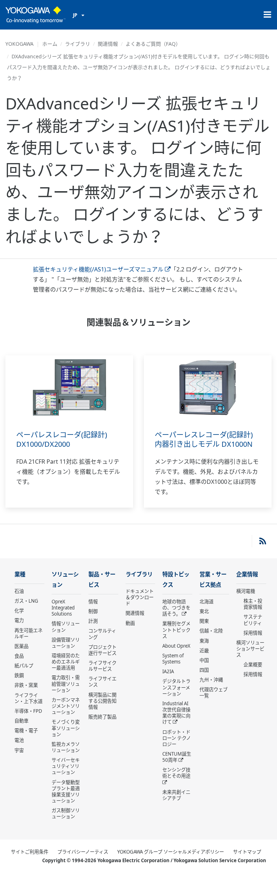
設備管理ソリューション (66, 642)
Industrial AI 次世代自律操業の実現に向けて (176, 712)
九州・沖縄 (211, 679)
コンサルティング (102, 633)
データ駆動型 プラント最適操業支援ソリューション (66, 791)
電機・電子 (26, 730)
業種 (19, 574)
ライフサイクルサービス (102, 666)
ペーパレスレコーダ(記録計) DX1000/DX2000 (61, 439)
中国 (204, 660)
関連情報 (108, 43)
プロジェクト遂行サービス (102, 650)
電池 (19, 740)
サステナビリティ (252, 619)
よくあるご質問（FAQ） (153, 43)
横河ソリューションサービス (250, 648)
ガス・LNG (26, 601)
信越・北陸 (211, 630)
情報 (93, 601)
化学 (19, 610)
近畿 (204, 650)
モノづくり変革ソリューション (66, 728)
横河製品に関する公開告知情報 (102, 701)
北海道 (206, 601)
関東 (204, 621)
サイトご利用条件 (29, 852)
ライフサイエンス (102, 681)
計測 (93, 621)
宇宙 (19, 750)
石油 (19, 591)
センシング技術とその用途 (176, 772)
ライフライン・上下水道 (28, 698)
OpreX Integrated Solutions (63, 607)
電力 (19, 620)
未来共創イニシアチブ (176, 795)
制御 (93, 611)
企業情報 (247, 574)
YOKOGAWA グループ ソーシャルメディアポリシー (170, 852)
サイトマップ (247, 852)
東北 (204, 611)
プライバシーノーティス (82, 852)
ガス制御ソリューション (66, 813)
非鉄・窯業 (26, 685)
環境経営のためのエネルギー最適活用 (66, 661)
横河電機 (245, 591)
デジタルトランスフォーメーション (176, 687)
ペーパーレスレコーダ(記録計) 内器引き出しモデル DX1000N (204, 439)
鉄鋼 (19, 675)
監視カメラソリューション (66, 747)
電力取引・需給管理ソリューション (66, 683)
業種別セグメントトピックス (176, 629)
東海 (204, 641)
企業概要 (252, 664)
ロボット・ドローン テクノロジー (176, 738)
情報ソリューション (66, 626)
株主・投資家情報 (252, 604)
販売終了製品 (102, 717)
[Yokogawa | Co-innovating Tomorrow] (35, 14)
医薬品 (21, 646)
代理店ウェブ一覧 (213, 692)
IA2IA (168, 671)
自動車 (21, 720)
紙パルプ (23, 665)
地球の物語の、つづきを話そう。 (176, 607)
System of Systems (173, 658)
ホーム (49, 43)
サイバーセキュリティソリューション (66, 766)
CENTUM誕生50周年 (176, 757)
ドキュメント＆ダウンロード (140, 597)
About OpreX (176, 646)
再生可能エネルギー (28, 633)
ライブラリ (77, 43)
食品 (19, 656)
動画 (130, 623)
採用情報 (252, 633)
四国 (204, 670)
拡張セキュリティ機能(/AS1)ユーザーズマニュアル (98, 269)
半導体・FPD (28, 711)
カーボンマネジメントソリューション (66, 706)
